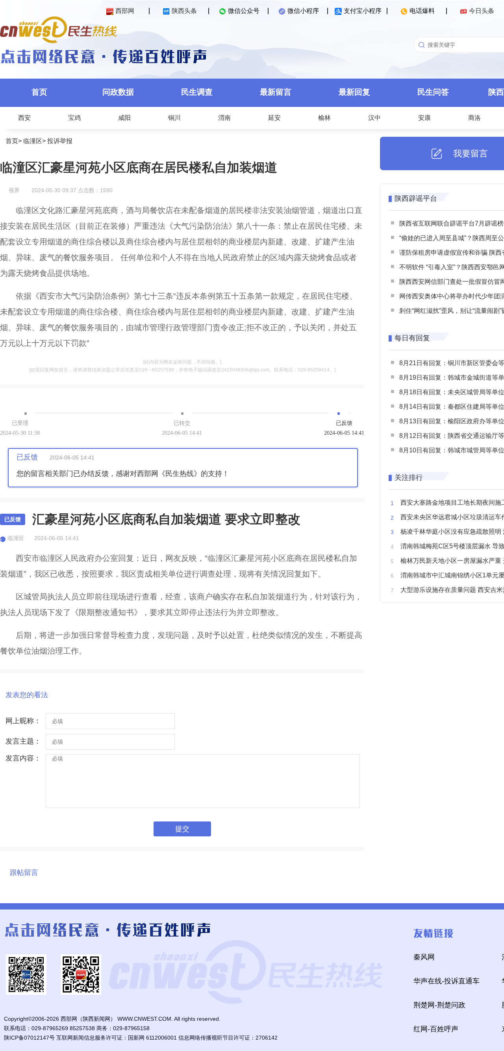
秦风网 (424, 957)
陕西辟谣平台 (416, 198)
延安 (274, 117)
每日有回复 (412, 338)
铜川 (174, 117)
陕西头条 (184, 10)
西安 (24, 117)
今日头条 (481, 10)
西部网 (124, 10)
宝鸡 (74, 117)
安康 (424, 117)
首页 (39, 92)
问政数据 (118, 92)
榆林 (324, 117)
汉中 (374, 117)
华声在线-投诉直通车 (446, 981)
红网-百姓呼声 (435, 1029)
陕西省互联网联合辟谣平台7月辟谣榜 (451, 223)
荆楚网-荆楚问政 (439, 1005)
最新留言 (275, 92)
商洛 (474, 117)
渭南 (224, 117)
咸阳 (124, 117)
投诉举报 (59, 141)
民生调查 (197, 92)
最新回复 (354, 92)
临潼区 (32, 141)
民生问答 (433, 92)
